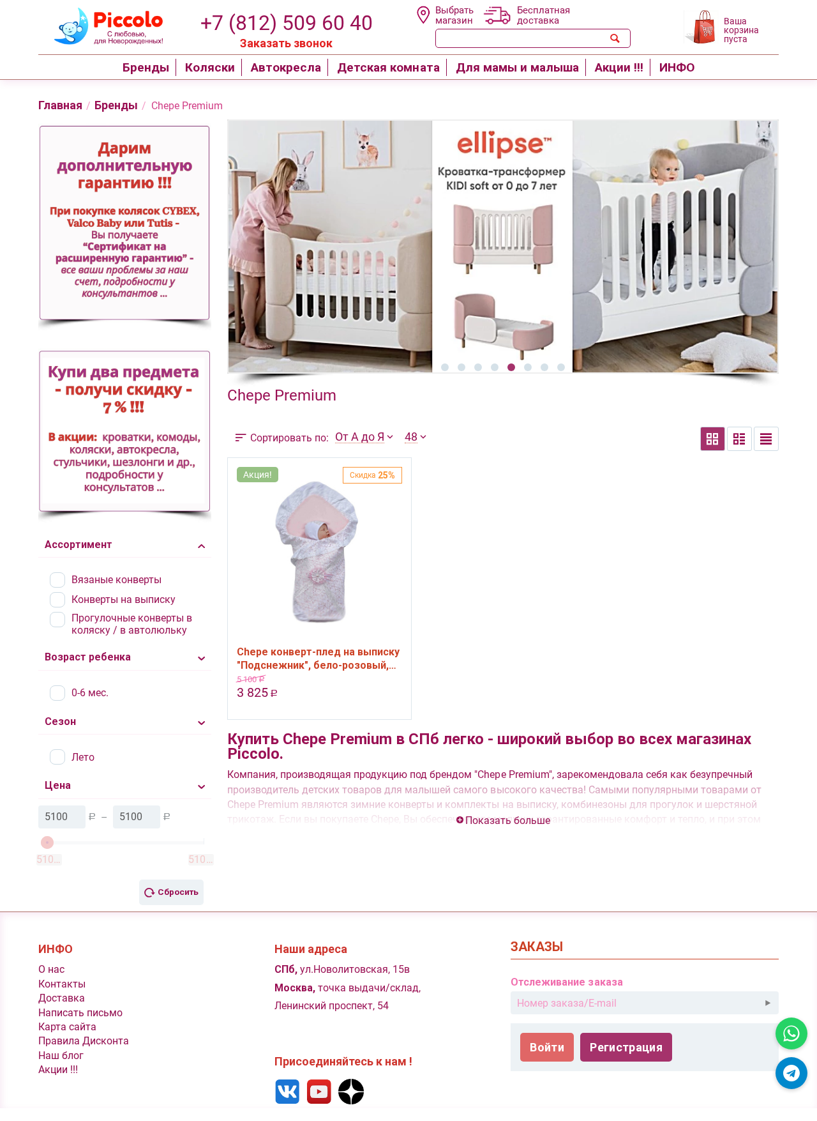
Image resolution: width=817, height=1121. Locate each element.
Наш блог (61, 1055)
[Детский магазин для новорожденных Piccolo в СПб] (100, 24)
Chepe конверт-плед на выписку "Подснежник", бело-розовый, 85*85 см (318, 658)
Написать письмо (80, 1013)
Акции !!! (58, 1070)
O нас (51, 969)
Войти (547, 1047)
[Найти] (615, 38)
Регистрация (626, 1047)
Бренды (116, 105)
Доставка (61, 998)
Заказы (537, 947)
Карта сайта (67, 1027)
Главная (60, 105)
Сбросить (178, 892)
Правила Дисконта (83, 1041)
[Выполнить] (768, 1003)
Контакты (62, 984)
